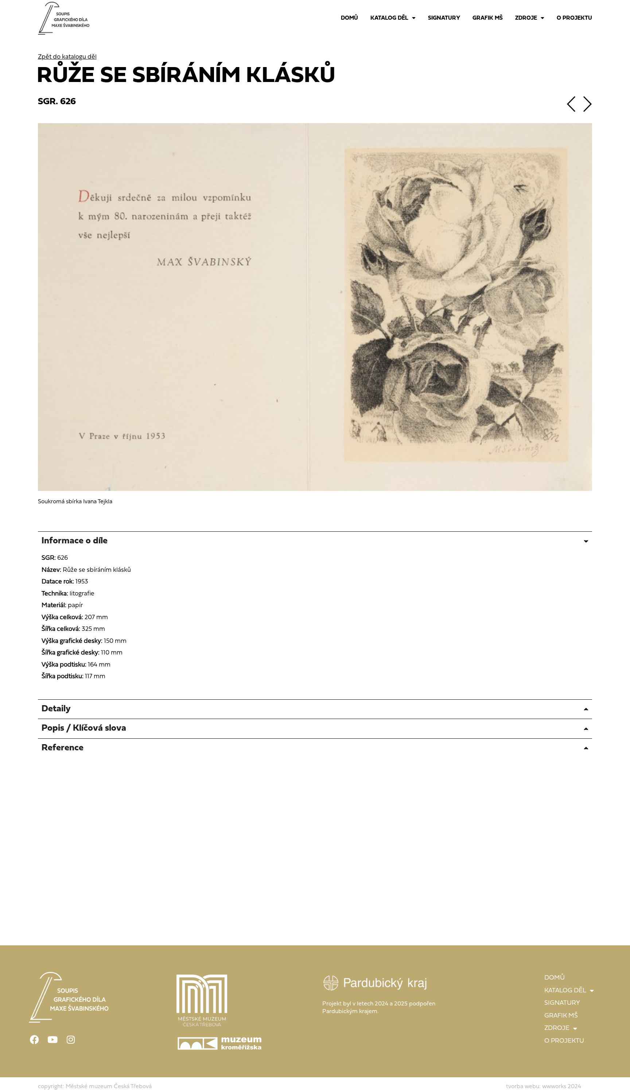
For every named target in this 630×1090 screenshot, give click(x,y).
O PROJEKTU (574, 18)
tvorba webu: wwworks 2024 (543, 1087)
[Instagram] (71, 1039)
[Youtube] (52, 1039)
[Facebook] (34, 1039)
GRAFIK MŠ (487, 18)
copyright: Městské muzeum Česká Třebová (95, 1087)
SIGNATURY (444, 18)
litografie (82, 594)
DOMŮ (349, 18)
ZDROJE (526, 18)
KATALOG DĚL (389, 18)
